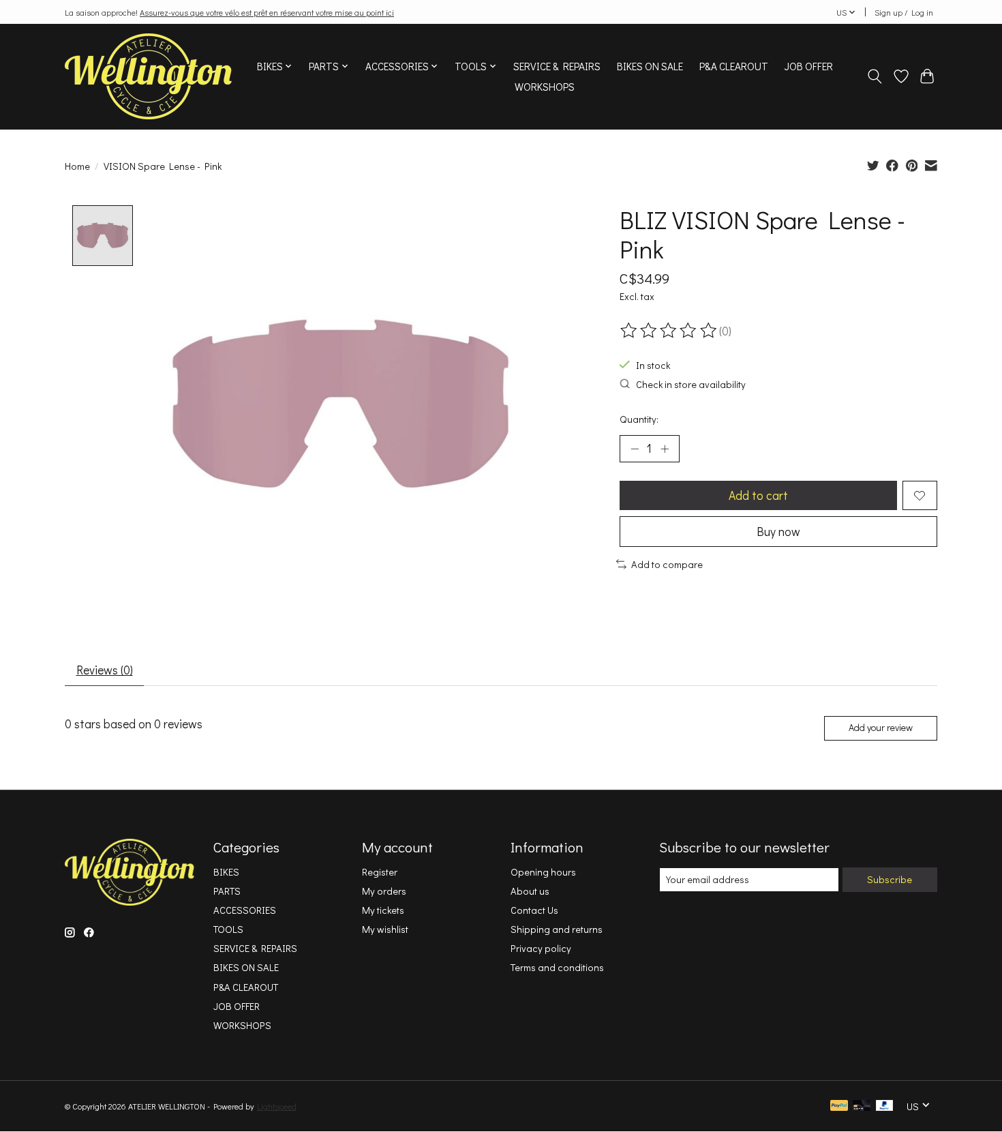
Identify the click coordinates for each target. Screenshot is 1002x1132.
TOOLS (228, 929)
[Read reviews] (669, 331)
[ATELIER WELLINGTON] (148, 76)
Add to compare (667, 564)
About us (530, 890)
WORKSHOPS (545, 86)
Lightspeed (277, 1106)
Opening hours (543, 871)
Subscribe (889, 879)
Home (77, 166)
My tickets (383, 910)
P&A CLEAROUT (733, 66)
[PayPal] (839, 1106)
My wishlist (385, 929)
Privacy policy (541, 948)
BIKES (226, 871)
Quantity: (639, 419)
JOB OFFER (809, 66)
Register (379, 871)
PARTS (227, 890)
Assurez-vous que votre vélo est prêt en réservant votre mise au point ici (267, 12)
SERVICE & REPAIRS (557, 66)
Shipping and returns (557, 929)
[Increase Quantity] (664, 448)
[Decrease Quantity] (634, 448)
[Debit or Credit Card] (861, 1106)
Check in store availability (691, 384)
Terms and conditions (557, 967)
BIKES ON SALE (650, 66)
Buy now (778, 531)
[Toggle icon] (875, 76)
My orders (384, 890)
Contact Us (534, 910)
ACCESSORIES (244, 910)
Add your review (881, 727)
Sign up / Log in (904, 12)
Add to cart (758, 495)
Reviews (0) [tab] (104, 670)
